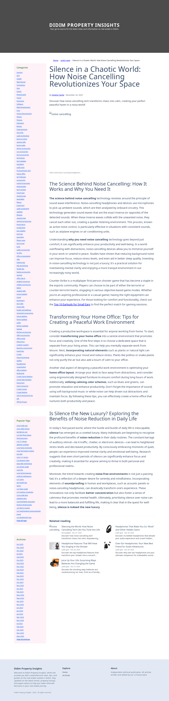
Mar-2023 (20, 617)
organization (21, 367)
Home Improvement (24, 114)
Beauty (19, 126)
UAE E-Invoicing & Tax (25, 395)
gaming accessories (24, 221)
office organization (23, 256)
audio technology (23, 136)
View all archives (23, 639)
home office (21, 174)
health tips (20, 269)
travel (19, 297)
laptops (19, 329)
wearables (20, 199)
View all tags (22, 521)
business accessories (24, 348)
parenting (20, 237)
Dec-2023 (20, 579)
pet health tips (22, 483)
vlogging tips (21, 196)
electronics (21, 342)
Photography (21, 95)
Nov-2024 (20, 604)
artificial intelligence (24, 476)
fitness (19, 202)
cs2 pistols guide (23, 467)
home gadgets (22, 319)
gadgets (20, 212)
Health (19, 79)
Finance (19, 120)
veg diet (19, 454)
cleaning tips (21, 218)
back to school (22, 139)
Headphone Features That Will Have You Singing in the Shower (79, 545)
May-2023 (20, 598)
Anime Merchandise (24, 380)
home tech (20, 383)
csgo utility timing (23, 429)
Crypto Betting (22, 392)
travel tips (20, 351)
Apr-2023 (20, 551)
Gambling (20, 164)
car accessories (22, 152)
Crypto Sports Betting (24, 376)
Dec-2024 (20, 547)
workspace (21, 300)
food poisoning (22, 438)
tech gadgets (21, 161)
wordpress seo (22, 432)
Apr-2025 (20, 630)
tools (18, 247)
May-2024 (20, 595)
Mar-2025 (20, 633)
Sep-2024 (20, 570)
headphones (21, 364)
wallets (19, 361)
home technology (23, 357)
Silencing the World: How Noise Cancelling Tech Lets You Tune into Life (81, 528)
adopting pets (22, 498)
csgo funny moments (24, 448)
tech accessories (23, 155)
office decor (21, 278)
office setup (21, 338)
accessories (21, 180)
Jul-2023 (20, 623)
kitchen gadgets (22, 326)
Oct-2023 (20, 560)
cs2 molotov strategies (25, 492)
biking (19, 288)
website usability (23, 445)
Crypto (19, 354)
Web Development (23, 107)
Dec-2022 (20, 566)
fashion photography (24, 505)
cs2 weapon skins (23, 460)
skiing (19, 486)
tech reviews (21, 190)
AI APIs (19, 253)
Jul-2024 (20, 554)
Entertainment (22, 129)
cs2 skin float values (24, 435)
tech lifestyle (21, 177)
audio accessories (23, 250)
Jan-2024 (20, 611)
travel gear (21, 193)
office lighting (22, 370)
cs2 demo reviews (23, 508)
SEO (18, 76)
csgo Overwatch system (25, 451)
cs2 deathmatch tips (24, 517)
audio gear (65, 60)
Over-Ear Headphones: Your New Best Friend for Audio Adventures (134, 545)
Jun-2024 (20, 589)
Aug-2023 (20, 557)
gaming (19, 275)
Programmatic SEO (24, 171)
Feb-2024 (20, 573)
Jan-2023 (20, 614)
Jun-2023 (20, 608)
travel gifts (20, 307)
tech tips (20, 234)
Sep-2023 (20, 576)
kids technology (22, 266)
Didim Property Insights (84, 25)
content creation (23, 345)
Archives (66, 675)
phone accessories (23, 148)
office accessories (23, 335)
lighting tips (21, 262)
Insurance (20, 101)
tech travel (20, 243)
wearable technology (24, 464)
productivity (21, 228)
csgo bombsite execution (26, 502)
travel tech (20, 205)
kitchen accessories (24, 332)
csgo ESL (20, 470)
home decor (21, 224)
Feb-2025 (20, 627)
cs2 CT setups (22, 441)
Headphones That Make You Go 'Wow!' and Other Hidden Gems (134, 528)
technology (21, 158)
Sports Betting (22, 316)
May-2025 (20, 636)
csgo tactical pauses (24, 473)
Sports (19, 91)
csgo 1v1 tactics (22, 457)
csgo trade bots (22, 495)
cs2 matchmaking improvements (29, 511)
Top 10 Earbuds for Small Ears (72, 304)
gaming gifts (21, 142)
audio (19, 323)
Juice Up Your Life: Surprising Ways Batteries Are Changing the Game (79, 562)
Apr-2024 (20, 601)
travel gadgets (22, 294)
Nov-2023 (20, 585)
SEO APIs (20, 133)
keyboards (20, 373)
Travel (19, 98)
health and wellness (24, 310)
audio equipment (23, 209)
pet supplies (21, 231)
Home (55, 60)
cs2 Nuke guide (22, 489)
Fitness (19, 117)
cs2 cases (20, 479)
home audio (21, 145)
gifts (18, 259)
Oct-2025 (20, 544)
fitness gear (21, 240)
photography (21, 186)
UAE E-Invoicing (22, 386)
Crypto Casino (22, 389)
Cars (18, 110)
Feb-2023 (20, 592)
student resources (23, 281)
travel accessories (23, 183)
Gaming (19, 72)
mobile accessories (24, 285)
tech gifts (20, 304)
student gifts (21, 291)
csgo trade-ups (22, 426)
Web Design (21, 82)
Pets (18, 88)
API (18, 399)
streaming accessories (25, 313)
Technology (21, 85)
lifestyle (19, 215)
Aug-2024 (20, 563)
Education (20, 123)
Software (20, 104)
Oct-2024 (20, 582)
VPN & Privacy (22, 402)
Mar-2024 (20, 620)
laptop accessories (23, 272)
